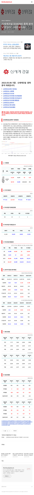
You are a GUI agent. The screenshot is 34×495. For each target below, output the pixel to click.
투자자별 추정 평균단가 (12, 98)
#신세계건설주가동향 (6, 425)
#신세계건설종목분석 (11, 420)
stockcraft (4, 489)
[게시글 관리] (10, 431)
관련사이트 (4, 486)
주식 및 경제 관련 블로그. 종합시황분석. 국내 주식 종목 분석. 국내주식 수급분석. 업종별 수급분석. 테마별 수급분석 (13, 471)
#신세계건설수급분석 (19, 421)
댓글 (2, 461)
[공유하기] (8, 431)
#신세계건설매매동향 (28, 421)
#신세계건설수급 (11, 421)
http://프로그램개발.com (9, 53)
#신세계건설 (4, 420)
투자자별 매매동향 (11, 100)
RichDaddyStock (7, 2)
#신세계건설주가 (18, 420)
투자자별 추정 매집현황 (12, 96)
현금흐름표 (9, 107)
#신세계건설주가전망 (26, 420)
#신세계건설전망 (5, 421)
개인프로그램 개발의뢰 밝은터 (12, 56)
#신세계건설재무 (18, 422)
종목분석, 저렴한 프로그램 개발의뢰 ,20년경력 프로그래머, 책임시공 (17, 58)
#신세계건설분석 (20, 424)
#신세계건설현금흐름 (12, 424)
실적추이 (8, 102)
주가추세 (8, 93)
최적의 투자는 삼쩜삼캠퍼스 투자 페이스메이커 (11, 44)
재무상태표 (9, 105)
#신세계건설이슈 (27, 424)
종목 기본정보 (10, 89)
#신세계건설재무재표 (26, 422)
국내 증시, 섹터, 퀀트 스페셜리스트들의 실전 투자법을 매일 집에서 (12, 47)
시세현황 (8, 91)
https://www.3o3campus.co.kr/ (11, 42)
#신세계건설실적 (5, 422)
